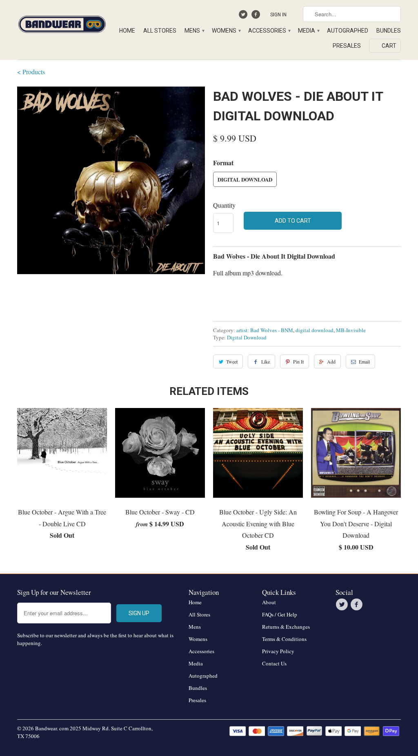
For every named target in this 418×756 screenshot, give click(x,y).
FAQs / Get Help (279, 614)
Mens (194, 30)
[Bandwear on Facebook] (256, 16)
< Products (31, 71)
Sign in (278, 15)
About (269, 602)
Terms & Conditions (284, 639)
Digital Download (245, 179)
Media (308, 30)
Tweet (232, 361)
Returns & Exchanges (286, 626)
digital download (315, 330)
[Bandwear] (62, 22)
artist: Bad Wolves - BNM (264, 330)
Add (331, 361)
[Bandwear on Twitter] (244, 16)
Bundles (388, 30)
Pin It (298, 361)
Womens (226, 30)
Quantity (224, 205)
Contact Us (274, 663)
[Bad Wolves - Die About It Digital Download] (111, 180)
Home (127, 30)
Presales (347, 45)
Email (364, 361)
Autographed (347, 30)
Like (265, 361)
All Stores (159, 30)
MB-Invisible (351, 330)
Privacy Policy (278, 651)
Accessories (269, 30)
